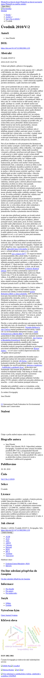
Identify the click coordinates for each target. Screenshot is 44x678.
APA (7, 541)
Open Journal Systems (9, 615)
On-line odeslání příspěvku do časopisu (15, 579)
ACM (8, 537)
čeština (8, 603)
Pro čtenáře (10, 589)
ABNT (8, 543)
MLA (8, 551)
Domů (8, 15)
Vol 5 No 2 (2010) (13, 19)
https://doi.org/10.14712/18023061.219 (15, 48)
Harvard (9, 547)
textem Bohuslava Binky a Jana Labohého (18, 293)
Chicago (9, 545)
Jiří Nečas (23, 361)
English (8, 605)
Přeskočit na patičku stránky (16, 4)
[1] (2, 404)
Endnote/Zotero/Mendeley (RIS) (18, 564)
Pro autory (9, 591)
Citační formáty (7, 532)
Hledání (4, 11)
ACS (7, 539)
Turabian (9, 554)
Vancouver (10, 556)
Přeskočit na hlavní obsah (10, 2)
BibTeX (9, 566)
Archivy (9, 17)
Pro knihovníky (11, 593)
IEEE (8, 549)
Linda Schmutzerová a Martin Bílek (19, 333)
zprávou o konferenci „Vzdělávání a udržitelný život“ (21, 366)
